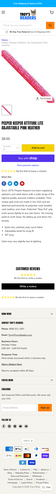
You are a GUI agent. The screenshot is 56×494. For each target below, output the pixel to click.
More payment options (28, 165)
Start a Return (10, 469)
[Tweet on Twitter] (10, 183)
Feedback (40, 479)
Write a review (28, 286)
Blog (9, 473)
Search (29, 479)
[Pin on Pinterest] (22, 183)
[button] (9, 171)
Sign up (45, 407)
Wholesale (37, 476)
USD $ (26, 440)
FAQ (35, 469)
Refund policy (39, 473)
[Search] (50, 25)
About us (45, 469)
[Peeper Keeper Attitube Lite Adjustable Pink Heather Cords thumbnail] (7, 110)
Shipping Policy (22, 473)
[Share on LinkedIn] (16, 183)
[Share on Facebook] (4, 183)
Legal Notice (27, 482)
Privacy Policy (42, 482)
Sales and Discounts (20, 476)
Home (5, 40)
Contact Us (25, 469)
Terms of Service (15, 479)
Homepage (12, 482)
